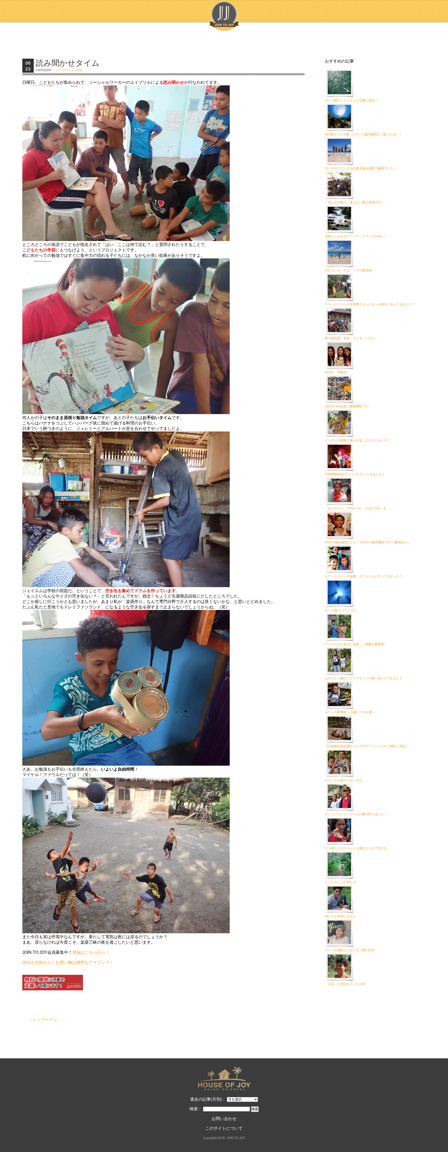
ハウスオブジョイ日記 (68, 70)
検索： (196, 1109)
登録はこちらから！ (91, 952)
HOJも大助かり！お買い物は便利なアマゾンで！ (68, 962)
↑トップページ (43, 1020)
